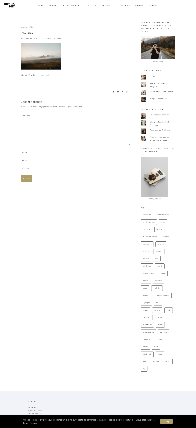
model (145, 288)
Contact (153, 5)
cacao (163, 222)
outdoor (145, 310)
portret (160, 325)
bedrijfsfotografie (163, 215)
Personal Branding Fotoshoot (161, 91)
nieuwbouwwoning (162, 295)
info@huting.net (34, 414)
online (158, 303)
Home (41, 5)
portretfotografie (148, 332)
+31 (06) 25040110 (35, 411)
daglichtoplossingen (150, 237)
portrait (159, 317)
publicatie (146, 339)
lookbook (146, 281)
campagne (146, 229)
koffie (156, 259)
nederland (146, 295)
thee (144, 361)
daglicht (159, 229)
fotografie (161, 244)
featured (166, 237)
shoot (156, 347)
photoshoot (147, 317)
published (159, 339)
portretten (163, 332)
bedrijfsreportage (149, 222)
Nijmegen (146, 303)
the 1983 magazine (70, 5)
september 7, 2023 (27, 27)
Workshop (124, 5)
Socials (139, 5)
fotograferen (147, 244)
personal (157, 310)
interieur (146, 259)
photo (169, 310)
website (167, 361)
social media (147, 354)
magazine (158, 281)
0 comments (47, 39)
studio (160, 354)
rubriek (145, 347)
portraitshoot (147, 325)
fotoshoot (146, 251)
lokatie (163, 273)
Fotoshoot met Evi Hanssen (160, 130)
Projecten (107, 5)
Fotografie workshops (158, 99)
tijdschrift (155, 361)
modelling (157, 288)
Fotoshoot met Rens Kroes (160, 115)
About (52, 5)
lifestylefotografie (149, 273)
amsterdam (147, 215)
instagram (159, 251)
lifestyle (159, 266)
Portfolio (91, 5)
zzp (144, 369)
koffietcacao (147, 266)
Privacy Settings (30, 423)
